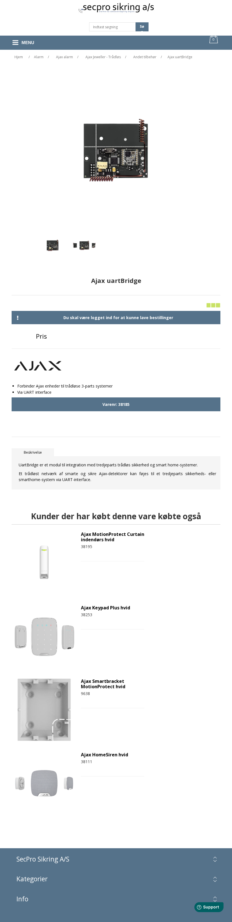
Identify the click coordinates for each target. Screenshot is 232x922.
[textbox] (112, 26)
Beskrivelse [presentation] (33, 452)
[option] (52, 246)
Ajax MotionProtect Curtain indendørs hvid (112, 537)
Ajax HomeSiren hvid (104, 754)
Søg (142, 27)
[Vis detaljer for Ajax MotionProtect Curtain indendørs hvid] (44, 563)
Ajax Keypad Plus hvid (105, 608)
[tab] (33, 452)
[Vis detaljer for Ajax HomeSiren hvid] (44, 783)
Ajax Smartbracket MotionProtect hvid (103, 684)
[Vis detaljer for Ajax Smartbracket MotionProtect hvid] (44, 710)
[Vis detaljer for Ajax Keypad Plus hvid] (44, 636)
